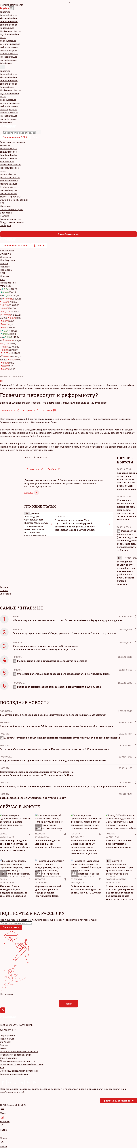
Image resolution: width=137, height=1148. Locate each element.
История (4, 276)
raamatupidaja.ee (8, 50)
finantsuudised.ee (9, 21)
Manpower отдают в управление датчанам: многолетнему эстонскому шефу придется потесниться (62, 737)
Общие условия (8, 1058)
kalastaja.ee (6, 63)
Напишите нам (8, 282)
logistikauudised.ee (9, 34)
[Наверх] (2, 1010)
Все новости (7, 250)
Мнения (4, 263)
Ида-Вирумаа (7, 260)
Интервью (5, 722)
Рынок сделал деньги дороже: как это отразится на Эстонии (52, 660)
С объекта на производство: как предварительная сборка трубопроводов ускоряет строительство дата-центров (120, 892)
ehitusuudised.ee (8, 18)
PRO (2, 279)
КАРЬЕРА (4, 376)
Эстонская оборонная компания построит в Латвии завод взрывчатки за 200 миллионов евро (54, 749)
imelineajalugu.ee (8, 56)
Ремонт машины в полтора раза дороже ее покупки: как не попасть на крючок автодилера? (53, 714)
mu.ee (3, 37)
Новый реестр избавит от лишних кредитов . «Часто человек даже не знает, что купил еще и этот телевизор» (63, 786)
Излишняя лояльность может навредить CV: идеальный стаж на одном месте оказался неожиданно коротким (84, 847)
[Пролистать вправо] (110, 524)
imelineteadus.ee (8, 60)
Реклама (4, 1045)
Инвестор (5, 257)
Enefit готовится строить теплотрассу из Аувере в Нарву (33, 797)
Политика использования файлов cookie (21, 1064)
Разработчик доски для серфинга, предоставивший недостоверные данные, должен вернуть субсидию (127, 540)
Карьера (28, 492)
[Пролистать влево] (51, 524)
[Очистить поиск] (38, 132)
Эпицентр (5, 253)
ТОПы (3, 273)
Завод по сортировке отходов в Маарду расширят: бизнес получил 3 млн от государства (64, 633)
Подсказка (6, 270)
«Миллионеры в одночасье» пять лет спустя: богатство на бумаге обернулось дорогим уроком (68, 620)
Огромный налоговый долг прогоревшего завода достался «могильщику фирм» (63, 673)
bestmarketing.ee (8, 15)
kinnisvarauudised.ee (10, 31)
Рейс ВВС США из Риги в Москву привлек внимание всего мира (119, 843)
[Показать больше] (2, 67)
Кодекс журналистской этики (16, 1054)
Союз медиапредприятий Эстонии (19, 1070)
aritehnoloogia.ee (8, 24)
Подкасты (5, 266)
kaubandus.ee (7, 28)
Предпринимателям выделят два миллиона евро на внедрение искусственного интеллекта (53, 760)
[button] (68, 923)
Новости (17, 629)
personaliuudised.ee (10, 44)
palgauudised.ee (8, 40)
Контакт (4, 1048)
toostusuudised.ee (9, 53)
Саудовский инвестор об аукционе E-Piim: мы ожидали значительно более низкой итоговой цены (56, 726)
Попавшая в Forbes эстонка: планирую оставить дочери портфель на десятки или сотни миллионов (126, 510)
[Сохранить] (135, 616)
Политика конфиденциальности (17, 1061)
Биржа (16, 616)
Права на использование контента (19, 1051)
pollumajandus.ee (9, 47)
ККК (2, 1067)
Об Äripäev (5, 1042)
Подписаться (7, 1038)
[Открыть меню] (11, 8)
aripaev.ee (5, 12)
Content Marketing (116, 879)
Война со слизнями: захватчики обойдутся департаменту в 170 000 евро (59, 686)
